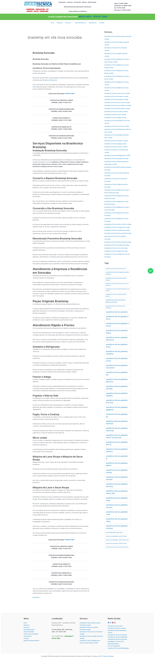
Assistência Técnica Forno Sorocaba (115, 248)
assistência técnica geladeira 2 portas (117, 325)
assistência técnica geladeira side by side (117, 492)
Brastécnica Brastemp (50, 80)
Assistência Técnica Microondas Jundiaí (117, 108)
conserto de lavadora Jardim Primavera (117, 547)
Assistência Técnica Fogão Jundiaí (115, 117)
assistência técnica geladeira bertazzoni (117, 338)
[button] (71, 22)
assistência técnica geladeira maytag (117, 471)
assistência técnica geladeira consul (117, 359)
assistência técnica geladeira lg (117, 457)
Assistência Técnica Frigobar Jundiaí (116, 141)
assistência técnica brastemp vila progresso (115, 307)
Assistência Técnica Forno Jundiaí (115, 114)
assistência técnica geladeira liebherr (117, 464)
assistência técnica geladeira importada (117, 429)
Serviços (26, 627)
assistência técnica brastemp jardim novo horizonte (117, 284)
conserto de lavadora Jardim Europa (116, 543)
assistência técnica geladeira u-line (117, 513)
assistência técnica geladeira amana (117, 332)
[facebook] (109, 622)
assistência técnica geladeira (117, 312)
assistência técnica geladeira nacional (117, 478)
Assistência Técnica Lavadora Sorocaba (116, 230)
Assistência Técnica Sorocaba (117, 639)
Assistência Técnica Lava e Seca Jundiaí (117, 93)
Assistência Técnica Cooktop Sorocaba (116, 245)
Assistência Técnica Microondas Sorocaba (117, 242)
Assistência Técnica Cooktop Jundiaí (116, 111)
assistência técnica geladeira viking (117, 520)
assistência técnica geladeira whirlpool (117, 527)
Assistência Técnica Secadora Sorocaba (117, 227)
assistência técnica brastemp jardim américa (117, 273)
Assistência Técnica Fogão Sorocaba (116, 251)
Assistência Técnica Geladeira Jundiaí (116, 158)
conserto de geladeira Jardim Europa (116, 536)
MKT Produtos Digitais (106, 656)
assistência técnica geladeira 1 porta (117, 318)
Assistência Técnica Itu (115, 626)
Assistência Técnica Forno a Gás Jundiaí (117, 102)
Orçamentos (27, 636)
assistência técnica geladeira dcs (117, 373)
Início (25, 623)
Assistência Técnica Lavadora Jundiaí (116, 99)
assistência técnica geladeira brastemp (117, 352)
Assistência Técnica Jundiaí (116, 628)
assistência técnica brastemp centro (116, 268)
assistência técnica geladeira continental (117, 366)
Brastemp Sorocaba (44, 52)
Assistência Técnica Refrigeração (118, 648)
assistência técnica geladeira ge (117, 415)
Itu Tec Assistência (114, 646)
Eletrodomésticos (29, 629)
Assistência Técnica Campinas (117, 635)
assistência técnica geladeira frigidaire (117, 394)
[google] (113, 622)
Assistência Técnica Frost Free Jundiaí (116, 126)
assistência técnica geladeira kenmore (117, 450)
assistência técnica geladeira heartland (117, 422)
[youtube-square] (115, 622)
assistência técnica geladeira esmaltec (117, 387)
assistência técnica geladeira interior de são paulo (117, 436)
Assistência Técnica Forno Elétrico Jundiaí (117, 105)
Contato (26, 638)
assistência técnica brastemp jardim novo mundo (118, 289)
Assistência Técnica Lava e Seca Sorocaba (117, 224)
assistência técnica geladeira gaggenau (117, 408)
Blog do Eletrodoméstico (31, 640)
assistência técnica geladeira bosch (117, 345)
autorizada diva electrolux (114, 532)
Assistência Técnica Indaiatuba (117, 637)
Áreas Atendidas (29, 632)
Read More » (37, 597)
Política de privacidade (31, 634)
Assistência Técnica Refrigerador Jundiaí (117, 155)
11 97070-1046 (69, 93)
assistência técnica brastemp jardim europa (116, 279)
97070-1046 (100, 16)
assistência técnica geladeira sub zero (117, 506)
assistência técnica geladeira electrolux (117, 380)
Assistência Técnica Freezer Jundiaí (115, 147)
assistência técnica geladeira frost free (117, 401)
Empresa (26, 625)
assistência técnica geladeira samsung (117, 485)
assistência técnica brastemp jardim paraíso (116, 295)
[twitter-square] (111, 622)
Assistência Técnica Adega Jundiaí (115, 144)
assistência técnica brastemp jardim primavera (115, 301)
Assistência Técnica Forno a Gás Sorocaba (117, 233)
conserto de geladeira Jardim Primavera (117, 540)
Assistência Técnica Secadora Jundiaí (116, 96)
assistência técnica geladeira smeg (117, 499)
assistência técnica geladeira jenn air (117, 443)
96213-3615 (84, 16)
